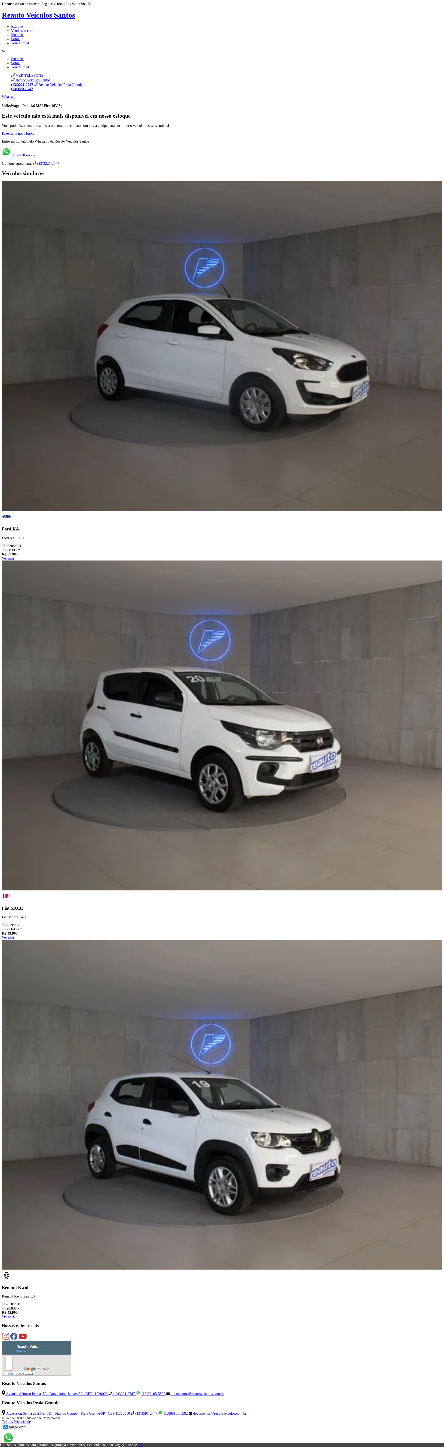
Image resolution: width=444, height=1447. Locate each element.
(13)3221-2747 (47, 163)
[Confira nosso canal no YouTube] (22, 1339)
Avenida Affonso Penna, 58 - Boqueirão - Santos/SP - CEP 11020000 (56, 1394)
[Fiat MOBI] (222, 726)
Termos (7, 1422)
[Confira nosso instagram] (6, 1339)
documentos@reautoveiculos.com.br (197, 1394)
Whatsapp (9, 97)
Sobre (15, 39)
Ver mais (8, 558)
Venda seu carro (22, 31)
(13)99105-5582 (23, 155)
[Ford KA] (222, 346)
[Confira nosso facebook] (14, 1339)
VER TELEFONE (29, 75)
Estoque (17, 26)
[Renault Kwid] (222, 1105)
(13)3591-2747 (146, 1413)
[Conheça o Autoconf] (14, 1429)
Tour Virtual (20, 43)
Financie (17, 35)
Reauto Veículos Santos (38, 15)
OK (140, 1445)
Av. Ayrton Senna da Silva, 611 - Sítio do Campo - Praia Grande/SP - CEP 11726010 (68, 1413)
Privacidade (22, 1422)
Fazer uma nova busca (18, 133)
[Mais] (3, 51)
